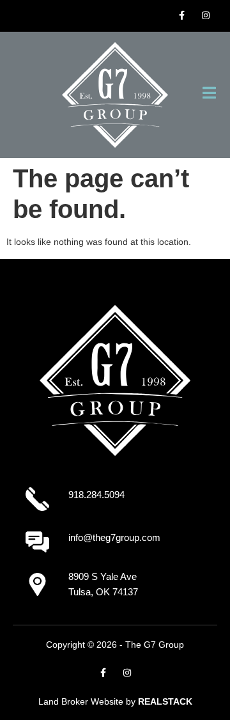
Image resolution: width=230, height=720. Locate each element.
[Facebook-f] (181, 15)
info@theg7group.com (114, 537)
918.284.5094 (96, 494)
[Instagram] (205, 15)
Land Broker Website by (115, 701)
